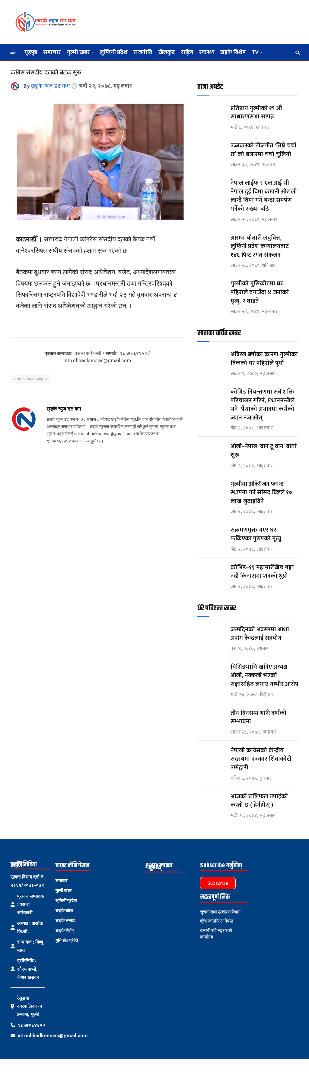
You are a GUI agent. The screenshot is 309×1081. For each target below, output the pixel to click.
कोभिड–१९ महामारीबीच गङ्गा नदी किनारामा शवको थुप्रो (262, 571)
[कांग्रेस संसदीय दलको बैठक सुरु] (97, 218)
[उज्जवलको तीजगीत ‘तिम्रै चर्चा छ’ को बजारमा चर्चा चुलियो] (211, 151)
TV (255, 52)
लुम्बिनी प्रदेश (114, 52)
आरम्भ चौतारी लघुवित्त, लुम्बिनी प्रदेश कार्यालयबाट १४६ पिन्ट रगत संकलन (260, 246)
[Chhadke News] (45, 22)
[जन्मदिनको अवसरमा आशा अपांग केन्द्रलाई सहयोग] (211, 635)
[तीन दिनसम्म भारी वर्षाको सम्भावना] (211, 718)
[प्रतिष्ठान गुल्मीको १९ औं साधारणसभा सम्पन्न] (211, 113)
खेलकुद (166, 52)
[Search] (297, 52)
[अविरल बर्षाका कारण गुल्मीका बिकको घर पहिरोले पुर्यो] (211, 360)
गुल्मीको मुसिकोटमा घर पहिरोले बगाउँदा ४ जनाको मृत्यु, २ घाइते (260, 292)
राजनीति (142, 52)
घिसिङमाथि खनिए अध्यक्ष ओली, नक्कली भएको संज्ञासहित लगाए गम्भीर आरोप (264, 676)
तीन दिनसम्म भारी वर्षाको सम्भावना (258, 717)
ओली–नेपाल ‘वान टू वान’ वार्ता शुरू (264, 450)
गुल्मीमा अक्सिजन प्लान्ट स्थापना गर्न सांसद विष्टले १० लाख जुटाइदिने (261, 493)
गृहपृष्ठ (30, 52)
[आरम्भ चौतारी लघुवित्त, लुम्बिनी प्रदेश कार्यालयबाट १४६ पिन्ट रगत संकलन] (211, 243)
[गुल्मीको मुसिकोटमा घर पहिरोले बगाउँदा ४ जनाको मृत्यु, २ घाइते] (211, 289)
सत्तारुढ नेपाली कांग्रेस (30, 379)
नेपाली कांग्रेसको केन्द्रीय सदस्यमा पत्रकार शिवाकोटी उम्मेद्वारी (261, 759)
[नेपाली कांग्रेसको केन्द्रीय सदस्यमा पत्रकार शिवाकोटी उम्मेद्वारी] (211, 756)
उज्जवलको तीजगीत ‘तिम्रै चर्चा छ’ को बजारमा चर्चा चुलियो (263, 150)
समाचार (52, 52)
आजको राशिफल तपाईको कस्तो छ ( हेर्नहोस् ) (259, 800)
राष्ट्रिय (187, 52)
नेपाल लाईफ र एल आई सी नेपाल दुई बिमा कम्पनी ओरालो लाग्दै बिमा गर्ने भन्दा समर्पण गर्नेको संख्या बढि (264, 196)
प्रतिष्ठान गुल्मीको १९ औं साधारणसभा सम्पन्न (257, 112)
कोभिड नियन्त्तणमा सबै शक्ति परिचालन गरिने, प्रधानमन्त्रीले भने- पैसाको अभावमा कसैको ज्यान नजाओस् (263, 405)
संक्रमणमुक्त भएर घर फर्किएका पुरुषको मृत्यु (256, 534)
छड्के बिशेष (233, 52)
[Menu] (13, 52)
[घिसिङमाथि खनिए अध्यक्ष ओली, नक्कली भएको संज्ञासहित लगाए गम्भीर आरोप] (211, 672)
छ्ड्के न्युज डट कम (50, 86)
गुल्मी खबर (78, 52)
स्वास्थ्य (207, 52)
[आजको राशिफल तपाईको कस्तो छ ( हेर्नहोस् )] (211, 802)
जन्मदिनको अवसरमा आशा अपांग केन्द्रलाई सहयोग (260, 634)
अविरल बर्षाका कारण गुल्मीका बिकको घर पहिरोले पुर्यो (264, 358)
